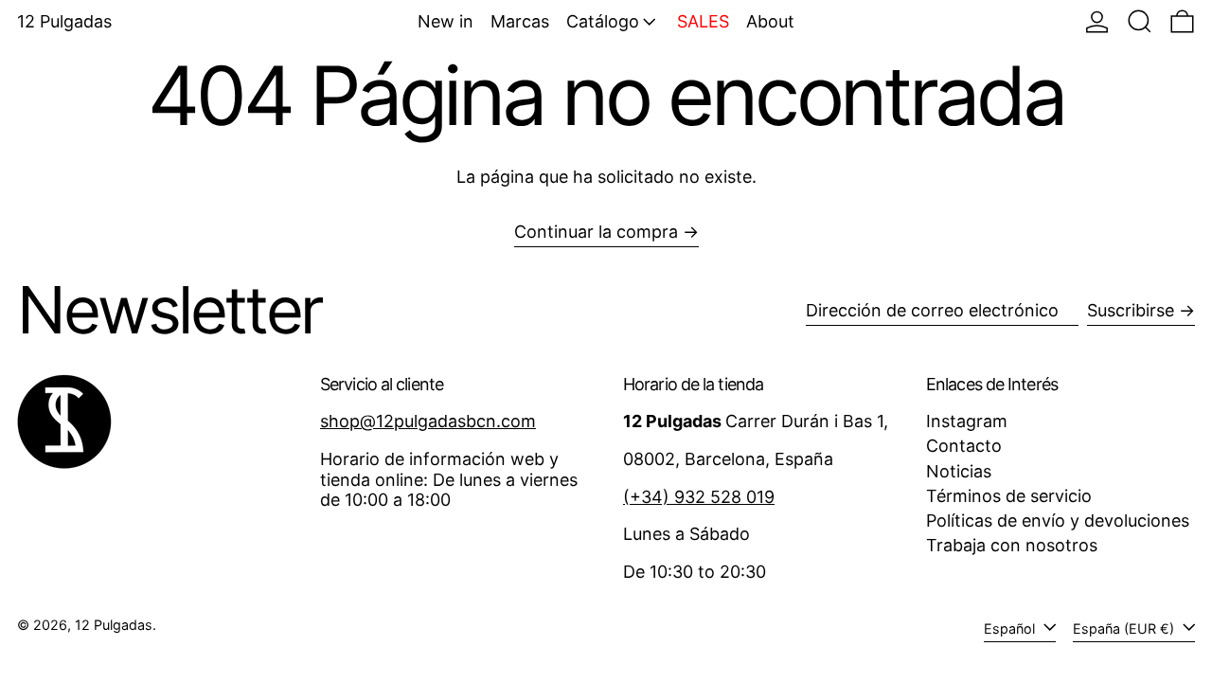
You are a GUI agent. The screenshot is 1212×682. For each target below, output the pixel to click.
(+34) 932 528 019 (699, 497)
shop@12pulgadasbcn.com (428, 421)
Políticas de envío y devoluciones (1057, 520)
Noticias (958, 471)
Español (1011, 628)
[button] (1139, 21)
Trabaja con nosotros (1011, 545)
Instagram (966, 421)
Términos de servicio (1009, 496)
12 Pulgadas (64, 21)
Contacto (964, 446)
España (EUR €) (1125, 628)
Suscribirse (1130, 310)
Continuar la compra (596, 232)
